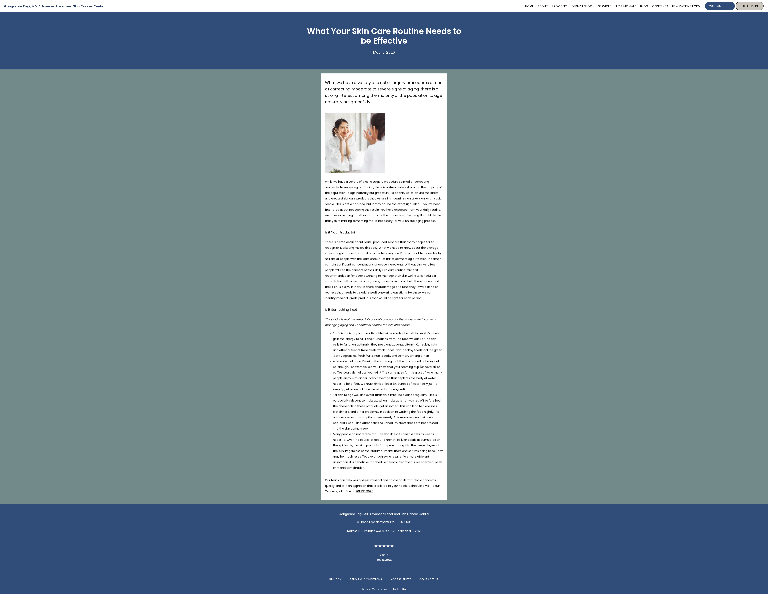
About (543, 6)
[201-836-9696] (720, 10)
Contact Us (429, 579)
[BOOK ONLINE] (749, 10)
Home (529, 6)
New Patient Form (686, 6)
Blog (644, 6)
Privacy (335, 579)
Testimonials (626, 6)
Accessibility (400, 579)
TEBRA (401, 589)
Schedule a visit (420, 486)
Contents (660, 6)
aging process (425, 221)
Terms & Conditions (366, 579)
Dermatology (583, 6)
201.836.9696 (364, 491)
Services (605, 6)
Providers (560, 6)
